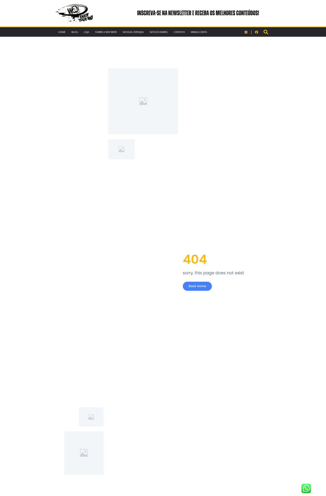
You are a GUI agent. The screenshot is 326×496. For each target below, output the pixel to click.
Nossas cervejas (133, 32)
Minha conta (199, 32)
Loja (86, 32)
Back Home (197, 286)
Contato (179, 32)
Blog (75, 32)
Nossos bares (159, 32)
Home (61, 32)
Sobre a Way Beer (106, 32)
